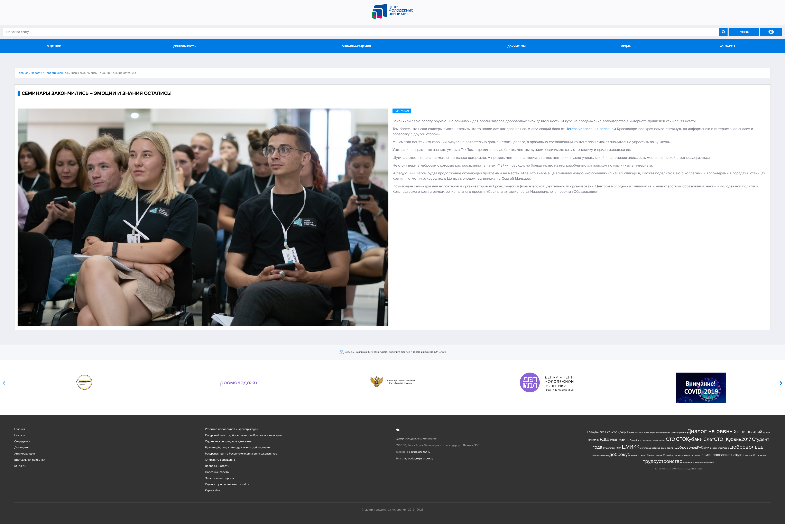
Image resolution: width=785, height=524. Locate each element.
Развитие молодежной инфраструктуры (231, 429)
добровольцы (747, 446)
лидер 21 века (647, 455)
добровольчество (600, 455)
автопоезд (645, 448)
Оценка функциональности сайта (227, 484)
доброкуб (619, 454)
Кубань (766, 432)
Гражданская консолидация (607, 432)
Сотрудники (22, 441)
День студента (678, 432)
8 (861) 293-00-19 (419, 451)
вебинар (656, 448)
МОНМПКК (593, 440)
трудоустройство (662, 461)
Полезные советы (217, 472)
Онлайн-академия (356, 46)
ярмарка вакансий (704, 462)
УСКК (618, 448)
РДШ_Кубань (619, 440)
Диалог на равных (712, 431)
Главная (19, 429)
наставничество (686, 455)
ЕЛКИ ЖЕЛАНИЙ (749, 432)
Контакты (727, 46)
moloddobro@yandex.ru (419, 458)
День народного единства (657, 432)
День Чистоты (636, 432)
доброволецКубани (692, 447)
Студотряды (609, 448)
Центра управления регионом (590, 129)
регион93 (750, 455)
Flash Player (697, 469)
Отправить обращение (220, 459)
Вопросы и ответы (217, 466)
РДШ (604, 439)
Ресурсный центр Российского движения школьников (241, 453)
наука (698, 455)
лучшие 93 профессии (666, 455)
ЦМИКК (630, 447)
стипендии (761, 455)
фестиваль (688, 462)
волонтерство (668, 448)
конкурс (635, 455)
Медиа (626, 46)
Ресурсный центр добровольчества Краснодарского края (243, 435)
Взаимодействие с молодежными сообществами (237, 447)
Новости (20, 435)
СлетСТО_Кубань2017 (727, 439)
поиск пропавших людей (723, 454)
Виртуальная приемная (29, 459)
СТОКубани (689, 439)
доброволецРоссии (719, 448)
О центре (54, 46)
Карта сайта (212, 490)
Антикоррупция (24, 453)
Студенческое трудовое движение (228, 441)
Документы (516, 46)
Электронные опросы (219, 478)
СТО (670, 439)
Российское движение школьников (647, 440)
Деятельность (184, 46)
